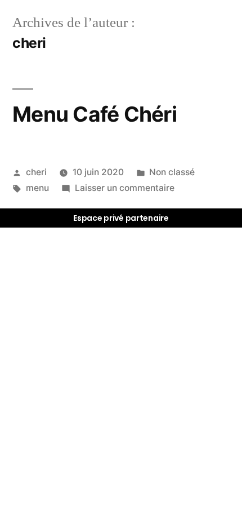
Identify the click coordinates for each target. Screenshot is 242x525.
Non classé (172, 172)
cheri (36, 172)
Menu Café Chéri (94, 114)
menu (37, 188)
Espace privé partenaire (121, 218)
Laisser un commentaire (124, 188)
